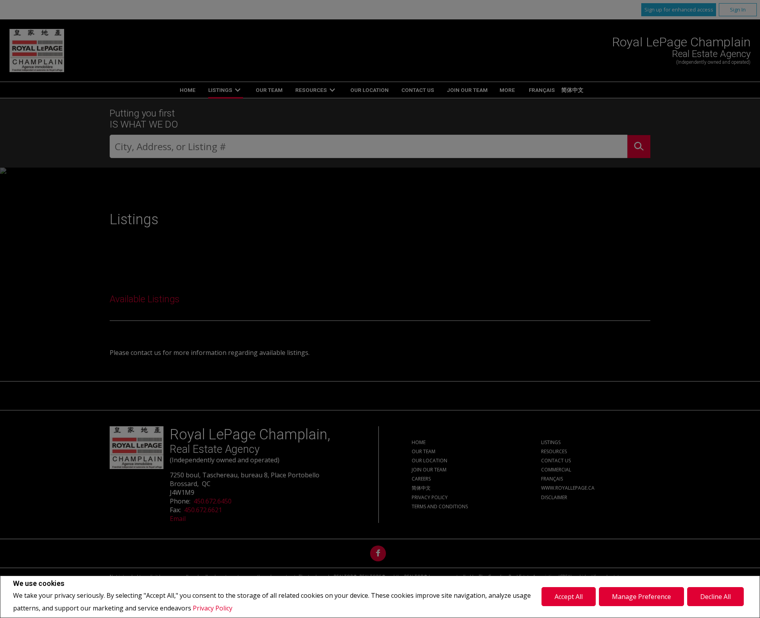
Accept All (569, 596)
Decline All (715, 596)
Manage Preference (641, 596)
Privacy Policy (212, 608)
